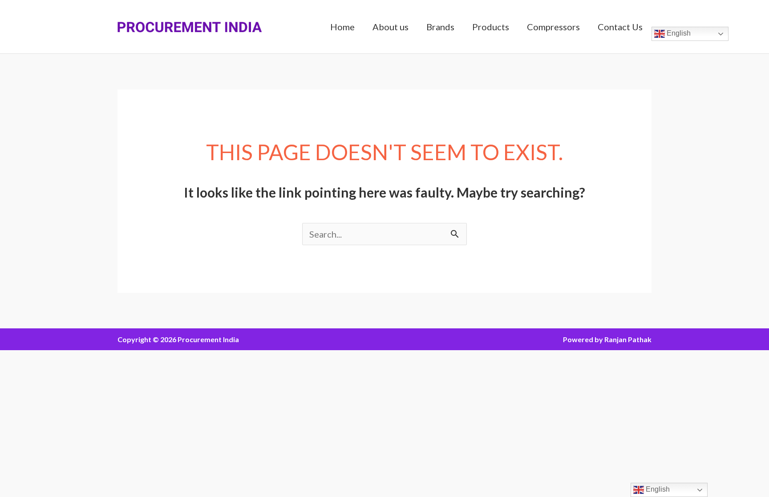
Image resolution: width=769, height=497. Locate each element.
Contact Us (620, 26)
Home (342, 26)
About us (390, 26)
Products (490, 26)
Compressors (553, 26)
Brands (440, 26)
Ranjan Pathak (628, 339)
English (678, 33)
